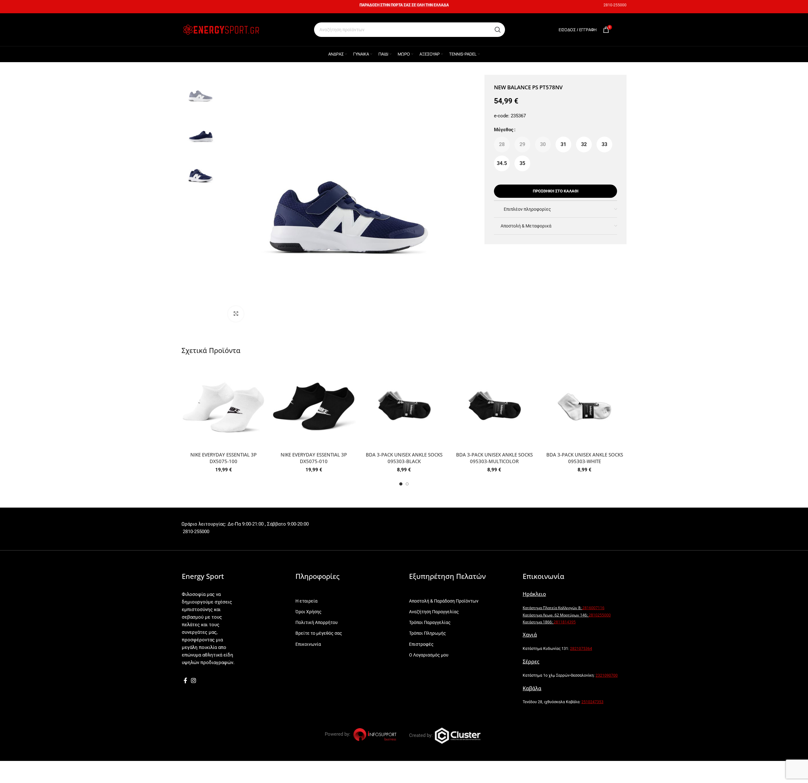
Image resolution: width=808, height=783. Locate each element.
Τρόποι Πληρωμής (427, 633)
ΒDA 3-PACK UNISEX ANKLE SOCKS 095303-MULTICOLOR (494, 457)
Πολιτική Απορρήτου (316, 622)
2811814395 (565, 622)
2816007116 (593, 607)
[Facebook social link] (185, 680)
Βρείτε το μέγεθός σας (318, 633)
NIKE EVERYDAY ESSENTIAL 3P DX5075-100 (223, 457)
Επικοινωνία (308, 644)
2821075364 (581, 648)
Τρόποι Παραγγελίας (430, 622)
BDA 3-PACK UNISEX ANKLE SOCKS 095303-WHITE (584, 457)
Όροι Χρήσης (308, 611)
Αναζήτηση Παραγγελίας (434, 611)
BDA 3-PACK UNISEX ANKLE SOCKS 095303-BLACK (404, 457)
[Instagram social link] (193, 680)
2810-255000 (615, 5)
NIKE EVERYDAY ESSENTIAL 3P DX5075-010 (314, 457)
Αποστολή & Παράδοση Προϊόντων (443, 600)
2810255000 (600, 615)
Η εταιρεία (306, 600)
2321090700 (607, 675)
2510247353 (592, 702)
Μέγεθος (504, 129)
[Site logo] (220, 29)
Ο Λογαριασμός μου (429, 654)
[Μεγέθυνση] (236, 314)
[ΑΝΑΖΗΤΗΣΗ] (497, 29)
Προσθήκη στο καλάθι (556, 191)
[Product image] (223, 407)
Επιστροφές (421, 644)
